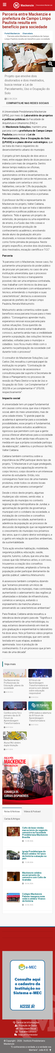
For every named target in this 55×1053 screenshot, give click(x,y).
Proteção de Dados (28, 1025)
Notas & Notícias (12, 811)
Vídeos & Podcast (32, 811)
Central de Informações (27, 1022)
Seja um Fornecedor (28, 1034)
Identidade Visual (28, 1028)
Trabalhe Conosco (28, 1031)
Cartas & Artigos (12, 819)
